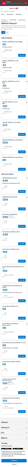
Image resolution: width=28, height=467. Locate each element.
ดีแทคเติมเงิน (18, 14)
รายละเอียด (22, 55)
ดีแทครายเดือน (10, 14)
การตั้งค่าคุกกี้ (14, 464)
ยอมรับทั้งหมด (14, 460)
